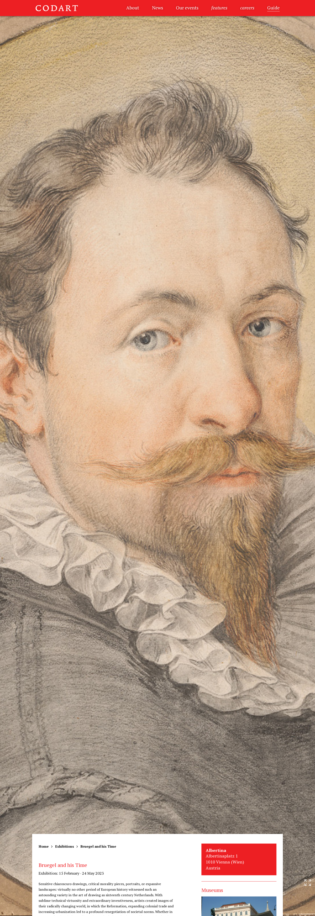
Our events (187, 7)
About (132, 7)
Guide (273, 7)
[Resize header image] (308, 909)
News (157, 7)
